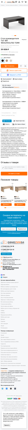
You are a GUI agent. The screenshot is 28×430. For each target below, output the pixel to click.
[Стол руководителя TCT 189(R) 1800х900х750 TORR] (20, 189)
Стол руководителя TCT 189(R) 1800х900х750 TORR (20, 201)
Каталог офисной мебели (12, 5)
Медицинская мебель (6, 315)
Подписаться (22, 229)
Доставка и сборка (20, 124)
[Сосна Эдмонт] (11, 61)
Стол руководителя (6, 112)
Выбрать (7, 204)
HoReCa (3, 312)
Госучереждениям (5, 346)
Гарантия (3, 344)
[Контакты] (16, 2)
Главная (2, 5)
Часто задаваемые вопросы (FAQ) (10, 341)
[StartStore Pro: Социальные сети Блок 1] (11, 388)
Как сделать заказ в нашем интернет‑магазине (13, 365)
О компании (4, 333)
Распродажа (4, 328)
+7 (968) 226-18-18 (7, 246)
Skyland (14, 112)
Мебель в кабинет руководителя (9, 286)
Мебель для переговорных (7, 291)
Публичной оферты (16, 233)
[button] (13, 35)
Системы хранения (6, 293)
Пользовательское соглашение (9, 352)
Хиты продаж (4, 323)
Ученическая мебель (6, 304)
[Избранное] (21, 66)
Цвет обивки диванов (6, 361)
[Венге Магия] (3, 61)
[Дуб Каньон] (7, 61)
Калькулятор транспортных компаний (11, 363)
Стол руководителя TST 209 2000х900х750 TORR (7, 201)
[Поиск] (13, 2)
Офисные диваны (5, 295)
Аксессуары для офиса (7, 306)
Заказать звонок (6, 253)
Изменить (16, 87)
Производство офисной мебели (9, 357)
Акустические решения (7, 297)
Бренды (3, 319)
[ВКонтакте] (6, 388)
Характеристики (20, 121)
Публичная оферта (6, 354)
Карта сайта (19, 395)
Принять (6, 425)
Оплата (7, 124)
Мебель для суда (5, 317)
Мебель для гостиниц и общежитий (10, 308)
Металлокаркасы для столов (8, 289)
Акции (2, 325)
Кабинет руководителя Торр (8, 115)
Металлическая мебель (7, 302)
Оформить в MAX (15, 75)
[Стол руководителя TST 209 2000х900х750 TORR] (7, 189)
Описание (7, 121)
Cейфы (2, 310)
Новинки (3, 321)
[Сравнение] (25, 66)
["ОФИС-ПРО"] (9, 2)
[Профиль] (19, 2)
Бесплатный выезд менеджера (9, 359)
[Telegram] (2, 388)
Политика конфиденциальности (9, 350)
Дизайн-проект (5, 337)
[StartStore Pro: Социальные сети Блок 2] (15, 388)
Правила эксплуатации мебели (9, 348)
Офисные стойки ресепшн (7, 299)
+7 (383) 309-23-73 (7, 250)
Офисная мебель (5, 284)
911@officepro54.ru (7, 257)
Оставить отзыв (14, 173)
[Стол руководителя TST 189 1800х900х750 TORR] (14, 20)
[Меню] (2, 2)
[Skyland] (24, 40)
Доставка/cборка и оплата (8, 339)
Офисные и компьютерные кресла (9, 282)
